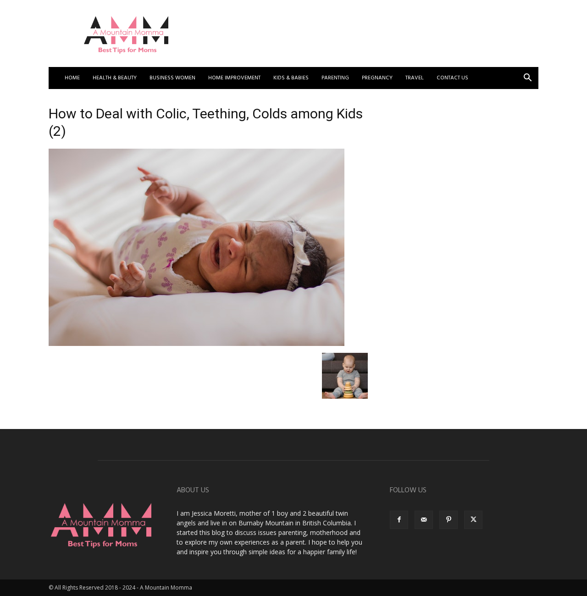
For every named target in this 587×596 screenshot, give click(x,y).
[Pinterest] (448, 520)
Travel (414, 78)
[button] (527, 78)
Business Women (172, 78)
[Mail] (424, 520)
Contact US (452, 78)
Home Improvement (234, 78)
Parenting (335, 78)
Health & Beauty (115, 78)
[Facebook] (399, 520)
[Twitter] (473, 520)
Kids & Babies (291, 78)
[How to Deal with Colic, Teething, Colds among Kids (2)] (196, 343)
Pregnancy (377, 78)
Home (72, 78)
